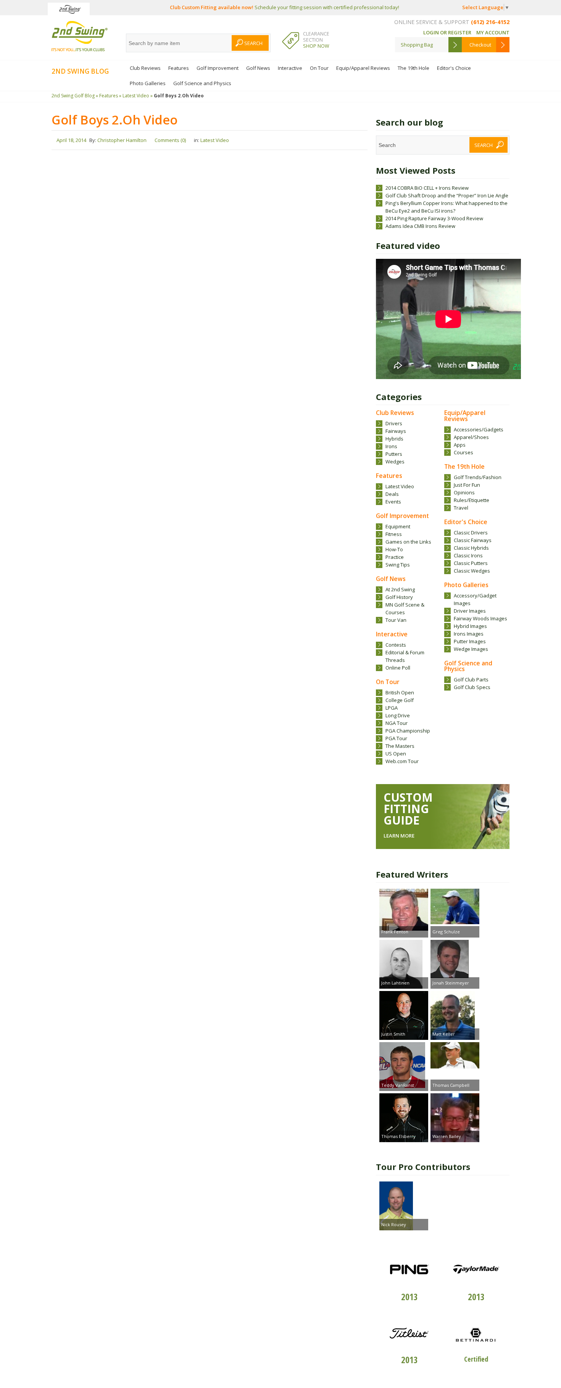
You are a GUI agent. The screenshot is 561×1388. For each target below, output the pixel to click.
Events (393, 501)
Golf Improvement (218, 68)
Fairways (395, 431)
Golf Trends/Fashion (477, 477)
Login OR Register (447, 32)
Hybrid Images (470, 626)
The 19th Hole (413, 68)
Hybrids (394, 438)
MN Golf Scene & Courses (404, 608)
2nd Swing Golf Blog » (75, 95)
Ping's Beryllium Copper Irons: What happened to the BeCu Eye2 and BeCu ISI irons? (446, 207)
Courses (463, 452)
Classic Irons (468, 555)
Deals (392, 494)
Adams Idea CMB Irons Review (420, 226)
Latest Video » (138, 95)
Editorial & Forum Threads (404, 656)
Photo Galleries (148, 83)
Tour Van (395, 620)
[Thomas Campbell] (454, 1056)
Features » (110, 95)
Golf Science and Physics (202, 83)
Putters (393, 453)
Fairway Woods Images (480, 618)
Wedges (395, 461)
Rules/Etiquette (471, 500)
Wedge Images (471, 649)
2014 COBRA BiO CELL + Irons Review (427, 187)
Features (178, 68)
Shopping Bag (417, 44)
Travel (461, 507)
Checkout (480, 44)
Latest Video (399, 486)
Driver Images (470, 610)
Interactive (290, 68)
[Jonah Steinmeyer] (454, 960)
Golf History (399, 597)
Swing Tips (397, 564)
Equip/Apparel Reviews (363, 68)
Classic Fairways (473, 540)
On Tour (319, 68)
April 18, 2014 (71, 140)
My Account (492, 32)
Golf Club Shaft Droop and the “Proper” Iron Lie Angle (446, 195)
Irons (391, 446)
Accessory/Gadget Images (475, 599)
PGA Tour (396, 738)
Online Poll (397, 667)
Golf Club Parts (471, 679)
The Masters (399, 745)
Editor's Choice (454, 68)
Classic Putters (471, 563)
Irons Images (469, 633)
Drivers (393, 423)
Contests (395, 644)
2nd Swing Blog (80, 71)
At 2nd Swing (400, 589)
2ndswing (69, 9)
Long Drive (397, 715)
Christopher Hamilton (122, 140)
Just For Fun (467, 484)
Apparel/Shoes (471, 437)
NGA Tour (396, 723)
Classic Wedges (472, 570)
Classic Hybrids (471, 547)
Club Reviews (145, 68)
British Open (399, 692)
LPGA (391, 707)
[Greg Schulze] (454, 907)
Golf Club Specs (472, 687)
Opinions (464, 492)
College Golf (399, 700)
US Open (395, 753)
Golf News (258, 68)
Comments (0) (170, 140)
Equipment (397, 526)
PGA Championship (407, 730)
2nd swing (80, 36)
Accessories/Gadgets (478, 429)
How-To (394, 549)
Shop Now (316, 46)
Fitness (393, 534)
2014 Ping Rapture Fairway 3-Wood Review (434, 218)
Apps (460, 444)
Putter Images (470, 641)
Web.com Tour (402, 761)
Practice (394, 557)
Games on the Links (408, 541)
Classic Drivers (471, 532)
